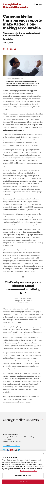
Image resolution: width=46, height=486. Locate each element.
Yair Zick (23, 202)
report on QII (18, 207)
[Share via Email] (15, 49)
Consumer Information (11, 445)
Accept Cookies (23, 482)
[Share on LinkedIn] (11, 49)
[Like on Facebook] (8, 49)
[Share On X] (4, 49)
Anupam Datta (37, 125)
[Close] (43, 453)
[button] (38, 4)
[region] (23, 468)
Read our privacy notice (28, 471)
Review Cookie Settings (23, 475)
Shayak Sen (20, 199)
